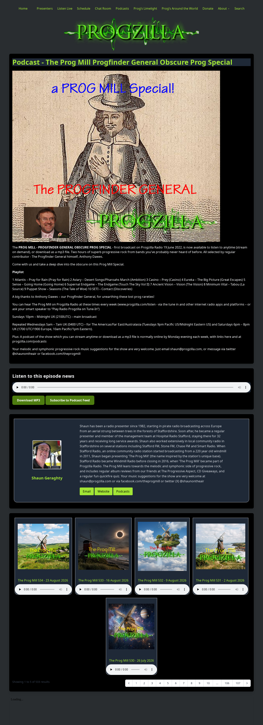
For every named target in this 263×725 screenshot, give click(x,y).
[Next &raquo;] (247, 683)
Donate (208, 8)
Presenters (45, 8)
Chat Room (103, 8)
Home (23, 8)
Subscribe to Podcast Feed (70, 400)
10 (208, 683)
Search (240, 8)
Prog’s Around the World (180, 8)
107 (238, 683)
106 (227, 683)
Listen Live (64, 8)
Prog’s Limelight (145, 8)
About (222, 8)
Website (103, 491)
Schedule (83, 8)
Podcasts (122, 8)
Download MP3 (28, 400)
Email (87, 491)
